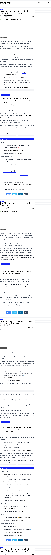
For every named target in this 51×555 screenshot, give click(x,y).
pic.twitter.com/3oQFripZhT (17, 532)
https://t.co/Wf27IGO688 (24, 517)
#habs (21, 184)
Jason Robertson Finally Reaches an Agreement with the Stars (17, 105)
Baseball (27, 2)
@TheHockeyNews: (23, 182)
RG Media (24, 363)
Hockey (19, 2)
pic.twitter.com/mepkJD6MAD (19, 150)
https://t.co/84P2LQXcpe (9, 508)
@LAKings (8, 532)
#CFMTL (27, 161)
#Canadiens (26, 184)
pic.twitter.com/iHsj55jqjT (20, 286)
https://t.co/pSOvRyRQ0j (9, 184)
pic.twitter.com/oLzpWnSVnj (9, 171)
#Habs (30, 184)
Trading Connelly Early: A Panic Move (11, 273)
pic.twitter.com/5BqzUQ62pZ (9, 481)
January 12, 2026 (24, 77)
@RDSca (24, 72)
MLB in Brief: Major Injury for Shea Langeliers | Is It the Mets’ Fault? (18, 271)
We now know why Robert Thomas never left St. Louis (15, 425)
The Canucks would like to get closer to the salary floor (15, 98)
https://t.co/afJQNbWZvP (9, 286)
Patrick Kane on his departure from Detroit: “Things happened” (17, 427)
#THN (4, 186)
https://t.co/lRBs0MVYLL (8, 377)
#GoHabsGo (17, 184)
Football (23, 2)
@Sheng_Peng (8, 150)
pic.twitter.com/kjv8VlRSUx (9, 74)
